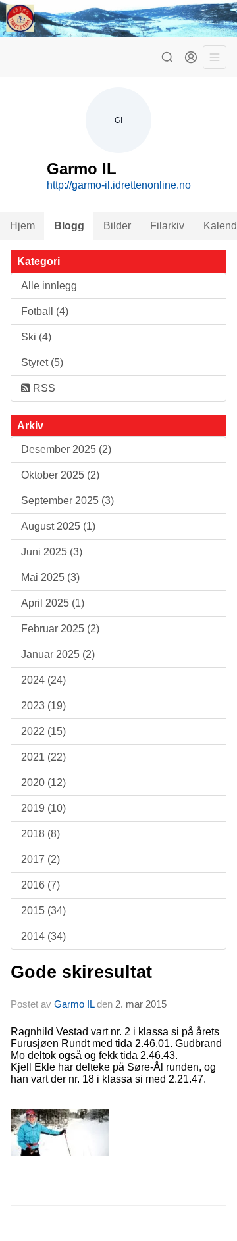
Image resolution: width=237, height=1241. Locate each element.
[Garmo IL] (118, 18)
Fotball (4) (44, 311)
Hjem (22, 225)
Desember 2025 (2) (66, 449)
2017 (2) (40, 859)
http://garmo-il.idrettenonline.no (119, 185)
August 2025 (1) (58, 526)
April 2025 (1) (52, 603)
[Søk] (167, 57)
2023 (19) (43, 705)
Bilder (117, 225)
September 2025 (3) (67, 500)
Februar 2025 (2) (60, 628)
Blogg (69, 225)
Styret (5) (42, 362)
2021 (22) (43, 756)
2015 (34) (43, 910)
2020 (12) (43, 782)
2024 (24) (43, 680)
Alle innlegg (49, 285)
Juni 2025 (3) (51, 551)
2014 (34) (43, 936)
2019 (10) (43, 808)
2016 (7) (40, 885)
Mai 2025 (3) (50, 577)
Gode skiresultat (81, 972)
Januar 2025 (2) (58, 654)
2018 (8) (40, 833)
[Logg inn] (191, 57)
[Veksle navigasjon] (214, 57)
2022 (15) (43, 731)
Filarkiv (167, 225)
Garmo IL (74, 1004)
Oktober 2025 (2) (60, 474)
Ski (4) (36, 336)
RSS (42, 388)
